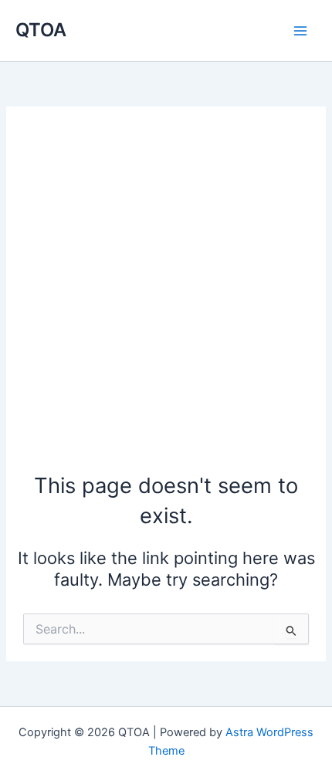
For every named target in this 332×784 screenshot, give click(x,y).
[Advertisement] (166, 297)
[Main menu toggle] (300, 31)
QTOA (40, 30)
